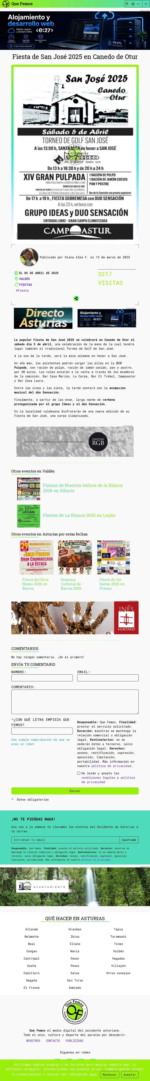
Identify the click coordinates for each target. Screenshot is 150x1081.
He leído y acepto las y (108, 777)
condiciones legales (98, 777)
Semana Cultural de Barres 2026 (71, 584)
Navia (74, 951)
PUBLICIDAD (74, 1040)
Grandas (75, 929)
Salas (74, 973)
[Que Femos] (17, 3)
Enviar (75, 791)
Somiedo (75, 988)
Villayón (118, 966)
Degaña (31, 980)
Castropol (32, 958)
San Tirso (75, 980)
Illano (75, 944)
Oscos (75, 958)
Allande (31, 929)
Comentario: (23, 686)
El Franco (32, 988)
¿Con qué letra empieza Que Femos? (40, 722)
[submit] (138, 3)
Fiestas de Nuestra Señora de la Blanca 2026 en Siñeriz (83, 487)
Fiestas (25, 284)
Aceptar (129, 1074)
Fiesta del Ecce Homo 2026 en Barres (35, 584)
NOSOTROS (33, 1040)
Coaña (31, 966)
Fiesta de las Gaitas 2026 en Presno (112, 584)
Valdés (24, 279)
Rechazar (110, 1074)
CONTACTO (53, 1040)
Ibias (75, 936)
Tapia (118, 929)
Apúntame (129, 840)
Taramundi (118, 936)
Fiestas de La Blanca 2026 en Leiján (79, 515)
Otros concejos (118, 973)
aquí (93, 1074)
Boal (31, 944)
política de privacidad (111, 766)
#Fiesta (22, 290)
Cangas (31, 951)
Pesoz (75, 966)
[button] (75, 298)
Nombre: (18, 671)
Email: (83, 671)
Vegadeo (118, 958)
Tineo (118, 944)
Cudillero (32, 973)
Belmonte (32, 936)
